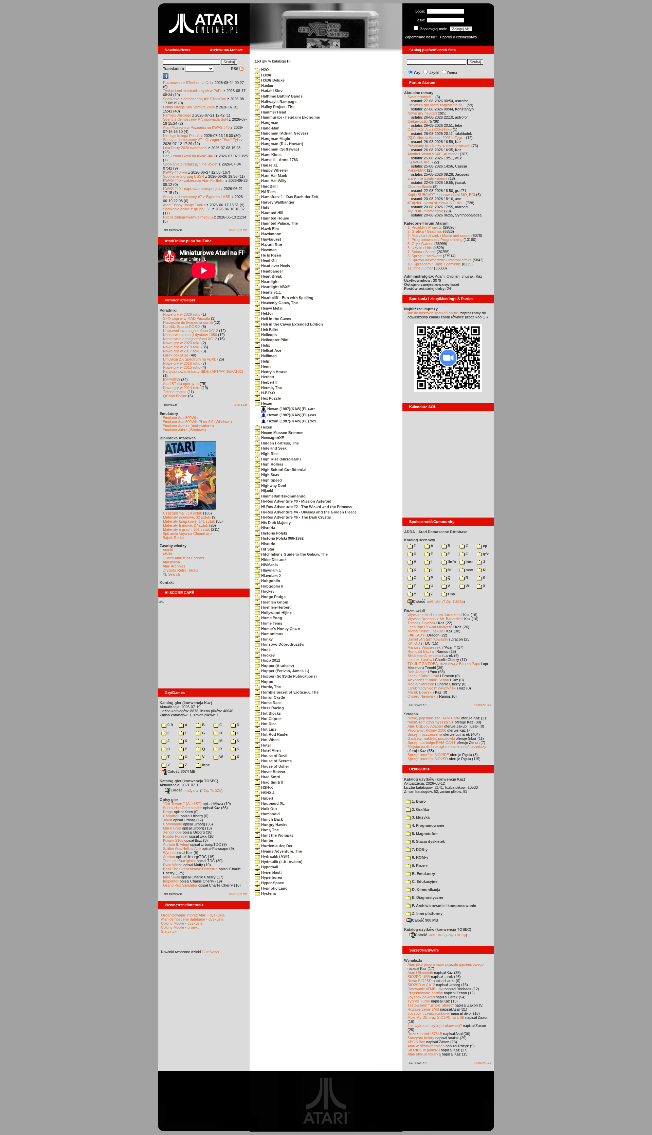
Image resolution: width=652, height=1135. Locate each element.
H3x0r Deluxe (272, 80)
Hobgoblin (270, 581)
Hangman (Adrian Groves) (284, 133)
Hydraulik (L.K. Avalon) (281, 862)
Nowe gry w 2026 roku (181, 314)
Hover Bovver (272, 772)
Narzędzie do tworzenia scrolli (188, 322)
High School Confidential (283, 470)
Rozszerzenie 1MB (423, 1009)
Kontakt (167, 582)
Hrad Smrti (270, 777)
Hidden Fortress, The (279, 443)
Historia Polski (273, 533)
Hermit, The (271, 388)
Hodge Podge (273, 597)
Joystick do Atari (421, 997)
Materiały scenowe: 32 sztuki (187, 517)
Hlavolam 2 (270, 576)
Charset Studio (420, 187)
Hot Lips (268, 729)
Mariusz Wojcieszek (424, 647)
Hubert (266, 798)
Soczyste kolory (421, 1038)
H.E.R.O (267, 393)
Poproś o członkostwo (458, 37)
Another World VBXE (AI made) (433, 154)
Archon (169, 857)
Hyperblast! (271, 872)
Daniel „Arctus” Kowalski (428, 639)
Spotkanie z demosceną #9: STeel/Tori (194, 99)
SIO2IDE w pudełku (424, 1050)
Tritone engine (174, 392)
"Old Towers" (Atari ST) (182, 804)
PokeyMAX (417, 170)
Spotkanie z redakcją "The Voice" (190, 164)
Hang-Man (269, 128)
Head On (268, 260)
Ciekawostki (418, 121)
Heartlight (269, 282)
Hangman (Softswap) (279, 149)
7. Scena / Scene (422, 252)
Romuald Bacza (421, 651)
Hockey (267, 591)
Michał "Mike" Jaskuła (425, 631)
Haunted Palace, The (279, 223)
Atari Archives (174, 566)
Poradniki (168, 310)
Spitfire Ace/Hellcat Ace (182, 848)
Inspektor (171, 881)
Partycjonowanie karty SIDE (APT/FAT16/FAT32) (203, 371)
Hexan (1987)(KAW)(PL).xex (291, 421)
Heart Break (271, 276)
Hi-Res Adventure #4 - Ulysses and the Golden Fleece (308, 512)
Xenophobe (172, 832)
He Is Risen (270, 255)
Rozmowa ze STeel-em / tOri (187, 83)
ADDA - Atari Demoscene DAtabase (435, 532)
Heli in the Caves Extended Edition (291, 324)
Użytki (434, 73)
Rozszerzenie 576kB (425, 1034)
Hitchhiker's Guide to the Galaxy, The (294, 554)
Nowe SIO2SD (420, 981)
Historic (267, 544)
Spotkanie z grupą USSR (183, 176)
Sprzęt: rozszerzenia (425, 734)
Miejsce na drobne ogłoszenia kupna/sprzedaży (447, 747)
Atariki (168, 550)
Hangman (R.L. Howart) (281, 144)
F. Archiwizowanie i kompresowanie (443, 906)
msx (469, 570)
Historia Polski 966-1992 (282, 538)
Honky (266, 639)
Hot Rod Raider (274, 734)
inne (205, 765)
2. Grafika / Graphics (425, 231)
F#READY (416, 635)
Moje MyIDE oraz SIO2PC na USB (436, 1017)
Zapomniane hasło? (421, 37)
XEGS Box (416, 1042)
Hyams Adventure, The (281, 851)
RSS (235, 69)
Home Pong (271, 618)
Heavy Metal (271, 308)
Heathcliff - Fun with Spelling (286, 298)
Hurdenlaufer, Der (276, 846)
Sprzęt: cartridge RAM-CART (432, 742)
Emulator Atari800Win (180, 418)
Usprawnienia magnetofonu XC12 (190, 331)
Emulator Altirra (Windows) (184, 430)
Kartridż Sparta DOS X (181, 327)
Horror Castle (272, 697)
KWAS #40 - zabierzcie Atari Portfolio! (193, 180)
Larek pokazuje (175, 355)
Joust (167, 820)
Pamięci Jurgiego (177, 115)
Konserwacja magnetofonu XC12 (190, 339)
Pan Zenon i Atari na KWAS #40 (189, 156)
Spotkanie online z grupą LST (187, 209)
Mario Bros (172, 828)
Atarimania (171, 562)
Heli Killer (269, 329)
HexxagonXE (272, 438)
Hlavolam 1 (270, 570)
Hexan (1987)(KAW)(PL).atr (290, 409)
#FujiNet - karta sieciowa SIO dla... (436, 203)
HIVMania (269, 565)
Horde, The (270, 687)
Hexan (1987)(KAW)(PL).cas (291, 415)
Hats (264, 207)
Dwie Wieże (172, 865)
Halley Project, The (277, 107)
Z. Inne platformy (426, 913)
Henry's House (273, 372)
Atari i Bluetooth (420, 973)
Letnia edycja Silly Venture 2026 (189, 107)
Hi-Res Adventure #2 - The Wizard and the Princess (306, 507)
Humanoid (270, 814)
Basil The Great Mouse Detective (190, 869)
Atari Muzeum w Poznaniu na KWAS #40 (196, 127)
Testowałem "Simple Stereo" (431, 1005)
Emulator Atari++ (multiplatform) (188, 426)
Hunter (266, 840)
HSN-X (266, 787)
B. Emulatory (423, 874)
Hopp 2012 (270, 660)
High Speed (271, 480)
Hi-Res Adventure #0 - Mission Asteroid (295, 501)
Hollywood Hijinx (276, 613)
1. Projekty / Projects (425, 227)
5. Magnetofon (424, 834)
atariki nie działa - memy (427, 178)
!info (451, 562)
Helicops (268, 335)
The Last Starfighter (179, 861)
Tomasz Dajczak (421, 623)
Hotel (265, 745)
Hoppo (266, 682)
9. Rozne (419, 865)
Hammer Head (273, 112)
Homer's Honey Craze (280, 629)
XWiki (167, 554)
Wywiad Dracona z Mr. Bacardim (434, 619)
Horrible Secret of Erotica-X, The (289, 692)
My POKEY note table (425, 211)
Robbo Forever (175, 836)
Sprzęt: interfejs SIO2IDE (428, 755)
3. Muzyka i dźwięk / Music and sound (439, 235)
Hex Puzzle (270, 398)
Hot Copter (270, 719)
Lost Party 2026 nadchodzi (185, 148)
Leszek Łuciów (420, 660)
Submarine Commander (182, 808)
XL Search (171, 574)
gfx (485, 554)
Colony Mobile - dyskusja (181, 923)
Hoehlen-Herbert (275, 607)
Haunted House (274, 218)
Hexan (266, 403)
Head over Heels (275, 266)
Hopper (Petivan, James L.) (284, 671)
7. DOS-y (419, 850)
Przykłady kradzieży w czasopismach (439, 146)
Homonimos (271, 634)
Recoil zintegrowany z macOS (188, 217)
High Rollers (271, 464)
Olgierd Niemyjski (422, 696)
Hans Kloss (271, 155)
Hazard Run (271, 245)
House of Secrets (276, 761)
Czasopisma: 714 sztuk (182, 513)
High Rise (269, 454)
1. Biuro (418, 801)
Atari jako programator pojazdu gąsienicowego (446, 964)
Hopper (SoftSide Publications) (288, 676)
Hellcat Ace (270, 350)
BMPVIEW (171, 380)
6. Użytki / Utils (420, 248)
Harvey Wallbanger (277, 202)
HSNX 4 (267, 793)
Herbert (267, 377)
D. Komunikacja (425, 890)
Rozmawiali (414, 611)
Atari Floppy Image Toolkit (184, 205)
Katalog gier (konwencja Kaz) (186, 703)
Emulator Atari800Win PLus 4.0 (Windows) (197, 422)
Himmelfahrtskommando (283, 496)
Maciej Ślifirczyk (421, 684)
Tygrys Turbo (419, 1001)
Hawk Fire (269, 229)
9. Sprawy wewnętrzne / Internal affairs (440, 260)
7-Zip (204, 790)
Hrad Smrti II (271, 782)
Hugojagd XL (272, 803)
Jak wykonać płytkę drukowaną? (435, 1026)
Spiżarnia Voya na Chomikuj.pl (187, 533)
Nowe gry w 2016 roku (181, 363)
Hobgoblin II (271, 586)
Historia (267, 528)
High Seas (269, 475)
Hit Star (267, 549)
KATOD (414, 643)
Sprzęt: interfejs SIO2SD (428, 759)
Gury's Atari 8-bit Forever (183, 558)
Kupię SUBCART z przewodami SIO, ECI (441, 195)
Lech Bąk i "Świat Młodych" (430, 627)
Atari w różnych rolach (426, 1046)
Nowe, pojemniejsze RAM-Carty (434, 718)
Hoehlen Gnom (274, 602)
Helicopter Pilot (274, 340)
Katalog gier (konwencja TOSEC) (189, 781)
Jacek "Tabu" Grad (423, 676)
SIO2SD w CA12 (421, 985)
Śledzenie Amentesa (424, 655)
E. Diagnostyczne (427, 897)
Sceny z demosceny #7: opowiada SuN (195, 119)
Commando (172, 824)
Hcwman (268, 250)
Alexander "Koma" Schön (428, 680)
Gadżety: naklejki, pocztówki (431, 738)
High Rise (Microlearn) (280, 459)
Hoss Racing (272, 708)
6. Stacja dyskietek (428, 841)
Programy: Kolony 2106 (427, 730)
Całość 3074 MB (181, 771)
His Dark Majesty (275, 523)
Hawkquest (270, 239)
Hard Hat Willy (273, 181)
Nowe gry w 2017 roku (181, 351)
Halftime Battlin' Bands (281, 96)
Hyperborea (271, 877)
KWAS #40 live (175, 172)
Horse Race (271, 703)
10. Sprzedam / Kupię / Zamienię (434, 264)
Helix (265, 345)
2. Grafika (420, 809)
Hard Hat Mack (273, 176)
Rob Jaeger (417, 672)
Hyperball (269, 867)
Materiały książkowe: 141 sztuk (189, 521)
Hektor (266, 313)
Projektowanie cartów (425, 993)
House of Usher (274, 766)
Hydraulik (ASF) (274, 856)
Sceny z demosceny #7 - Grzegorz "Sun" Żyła (201, 140)
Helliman (268, 356)
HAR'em (268, 192)
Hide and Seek (273, 448)
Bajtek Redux (174, 538)
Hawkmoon (271, 234)
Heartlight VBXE (275, 287)
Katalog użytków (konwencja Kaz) (434, 779)
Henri (265, 366)
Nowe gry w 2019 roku (181, 347)
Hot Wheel (269, 740)
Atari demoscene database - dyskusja (192, 919)
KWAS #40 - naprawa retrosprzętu (191, 189)
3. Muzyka (420, 817)
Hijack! (266, 491)
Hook (265, 650)
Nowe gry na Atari (422, 113)
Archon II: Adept (176, 844)
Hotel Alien (270, 750)
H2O (264, 70)
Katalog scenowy (419, 540)
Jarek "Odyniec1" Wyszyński (432, 688)
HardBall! (269, 186)
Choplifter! (171, 816)
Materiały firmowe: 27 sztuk (185, 525)
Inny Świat (171, 877)
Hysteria (268, 893)
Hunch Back (271, 819)
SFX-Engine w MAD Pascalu (186, 318)
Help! (265, 361)
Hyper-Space (272, 883)
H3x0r (265, 75)
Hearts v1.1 (270, 292)
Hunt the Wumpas (276, 835)
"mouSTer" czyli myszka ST (431, 722)
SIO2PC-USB (419, 977)
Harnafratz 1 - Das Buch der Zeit (289, 197)
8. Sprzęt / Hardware (425, 256)
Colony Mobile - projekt (180, 927)
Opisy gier (169, 800)
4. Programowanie (427, 825)
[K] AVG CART (419, 162)
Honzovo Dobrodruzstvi (282, 644)
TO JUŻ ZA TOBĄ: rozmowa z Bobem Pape (444, 664)
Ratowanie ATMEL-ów (425, 989)
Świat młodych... (421, 97)
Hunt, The (269, 830)
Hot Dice (268, 724)
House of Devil (273, 756)
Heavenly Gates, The (279, 303)
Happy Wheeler (274, 170)
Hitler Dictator (273, 560)
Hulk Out (268, 809)
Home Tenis (271, 623)
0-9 (169, 725)
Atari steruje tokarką (424, 1054)
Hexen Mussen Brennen (282, 433)
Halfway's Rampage (278, 102)
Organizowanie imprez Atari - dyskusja (192, 915)
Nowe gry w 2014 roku (181, 388)
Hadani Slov (271, 91)
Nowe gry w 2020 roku (181, 343)
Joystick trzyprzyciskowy (429, 1013)
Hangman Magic (275, 139)
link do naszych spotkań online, (433, 313)
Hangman (269, 123)
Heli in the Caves (275, 319)
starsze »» (238, 230)
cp (484, 546)
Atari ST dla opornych (181, 384)
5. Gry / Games (420, 244)
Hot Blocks (270, 713)
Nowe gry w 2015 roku (181, 367)
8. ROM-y (419, 857)
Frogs (168, 812)
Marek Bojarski (420, 692)
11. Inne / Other (420, 268)
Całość (176, 790)
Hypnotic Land (274, 888)
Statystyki (169, 931)
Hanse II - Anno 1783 (279, 160)
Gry (417, 73)
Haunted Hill (271, 213)
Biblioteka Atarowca (178, 438)
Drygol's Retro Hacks (180, 570)
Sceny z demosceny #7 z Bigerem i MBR (197, 197)
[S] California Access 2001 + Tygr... (436, 138)
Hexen (266, 427)
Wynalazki (413, 960)
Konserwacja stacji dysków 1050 (190, 335)
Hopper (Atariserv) (277, 666)
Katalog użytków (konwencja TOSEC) (437, 929)
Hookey (267, 655)
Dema (452, 73)
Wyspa (169, 853)
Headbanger (271, 271)
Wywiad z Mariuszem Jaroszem (434, 615)
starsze (240, 404)
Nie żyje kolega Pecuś (181, 136)
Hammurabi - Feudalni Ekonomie (290, 117)
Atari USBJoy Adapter (425, 726)
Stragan (411, 714)
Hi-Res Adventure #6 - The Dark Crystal (295, 517)
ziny (451, 594)
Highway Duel (273, 486)
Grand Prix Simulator (180, 885)
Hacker (266, 86)
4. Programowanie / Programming (435, 240)
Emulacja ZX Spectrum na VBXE (189, 359)
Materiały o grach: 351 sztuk (186, 529)
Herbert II (268, 382)
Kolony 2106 (173, 840)
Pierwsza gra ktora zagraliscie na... (437, 105)
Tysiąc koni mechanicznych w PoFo (192, 91)
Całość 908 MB (425, 920)
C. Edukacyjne (424, 881)
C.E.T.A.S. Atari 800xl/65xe (430, 129)
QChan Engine (175, 396)
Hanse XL (269, 165)
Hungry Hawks (273, 825)
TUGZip (215, 790)
